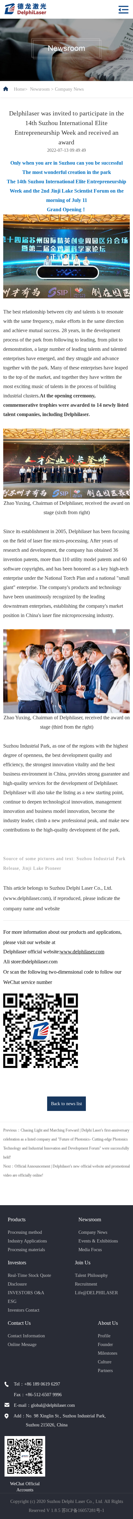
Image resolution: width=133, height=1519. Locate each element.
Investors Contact (23, 1310)
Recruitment (86, 1284)
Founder (105, 1344)
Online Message (22, 1344)
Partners (105, 1370)
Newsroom (40, 89)
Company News (69, 89)
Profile (104, 1335)
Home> (20, 89)
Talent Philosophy (91, 1275)
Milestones (107, 1353)
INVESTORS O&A (26, 1292)
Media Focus (90, 1249)
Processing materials (26, 1249)
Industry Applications (27, 1241)
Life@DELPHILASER (96, 1292)
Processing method (25, 1232)
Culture (104, 1362)
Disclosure (17, 1284)
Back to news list (66, 1103)
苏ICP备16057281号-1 (83, 1510)
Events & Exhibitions (98, 1241)
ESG (12, 1301)
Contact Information (26, 1335)
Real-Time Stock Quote (29, 1275)
